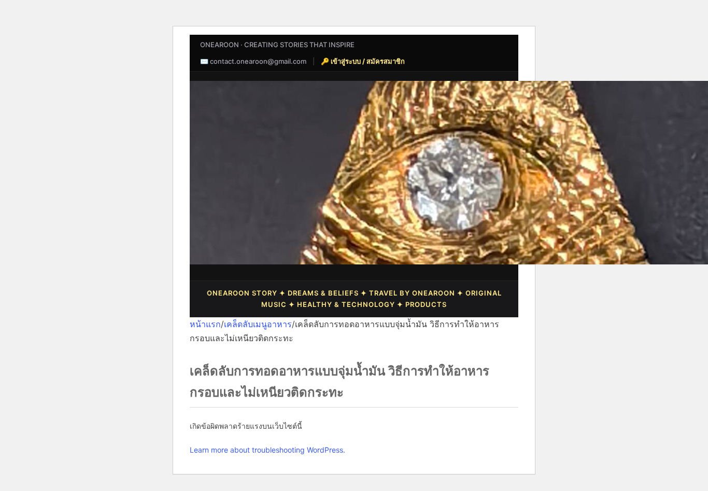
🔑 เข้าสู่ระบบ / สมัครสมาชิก (363, 61)
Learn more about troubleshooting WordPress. (267, 449)
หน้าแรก (205, 324)
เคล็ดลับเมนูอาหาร (258, 324)
